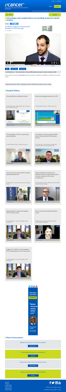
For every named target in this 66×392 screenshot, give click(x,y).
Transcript (22, 68)
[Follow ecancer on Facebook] (50, 382)
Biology (41, 84)
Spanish (59, 1)
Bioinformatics (35, 84)
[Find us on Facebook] (34, 286)
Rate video (14, 68)
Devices (45, 84)
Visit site (33, 355)
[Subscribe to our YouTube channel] (36, 286)
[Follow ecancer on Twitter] (53, 382)
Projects (7, 383)
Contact (7, 382)
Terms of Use (8, 386)
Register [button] (57, 6)
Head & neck (13, 84)
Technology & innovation (25, 84)
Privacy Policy (8, 389)
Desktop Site (8, 388)
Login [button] (50, 6)
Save (7, 68)
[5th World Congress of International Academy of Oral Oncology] (47, 28)
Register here (33, 346)
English (53, 1)
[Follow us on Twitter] (29, 286)
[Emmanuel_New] (33, 311)
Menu (10, 14)
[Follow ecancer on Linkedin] (56, 382)
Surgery (49, 84)
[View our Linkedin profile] (32, 286)
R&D (18, 84)
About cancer (33, 365)
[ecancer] (15, 4)
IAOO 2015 (21, 75)
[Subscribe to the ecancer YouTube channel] (59, 382)
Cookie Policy (8, 385)
